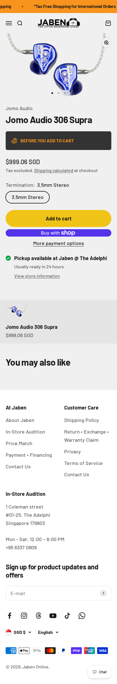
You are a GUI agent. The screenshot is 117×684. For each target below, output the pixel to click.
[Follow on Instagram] (24, 615)
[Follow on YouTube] (53, 615)
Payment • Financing (29, 455)
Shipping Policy (81, 420)
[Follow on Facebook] (9, 615)
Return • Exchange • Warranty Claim (86, 435)
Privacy (72, 451)
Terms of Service (83, 463)
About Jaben (20, 420)
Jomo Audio (19, 108)
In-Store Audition (25, 431)
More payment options (58, 243)
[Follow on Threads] (38, 615)
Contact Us (18, 466)
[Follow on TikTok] (67, 615)
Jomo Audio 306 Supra (32, 327)
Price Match (19, 443)
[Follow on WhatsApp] (82, 615)
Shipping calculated (53, 170)
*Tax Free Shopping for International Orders (73, 6)
